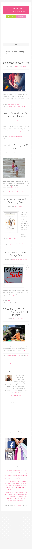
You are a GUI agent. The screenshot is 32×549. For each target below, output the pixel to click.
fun (19, 355)
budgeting (17, 138)
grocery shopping (21, 106)
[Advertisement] (16, 31)
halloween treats (20, 487)
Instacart (15, 106)
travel (12, 355)
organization (18, 302)
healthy (6, 489)
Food (15, 104)
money (12, 138)
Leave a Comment (22, 66)
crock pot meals (24, 479)
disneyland (16, 355)
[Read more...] (18, 100)
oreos (26, 494)
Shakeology (12, 496)
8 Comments (23, 318)
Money (18, 104)
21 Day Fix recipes (9, 470)
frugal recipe (17, 483)
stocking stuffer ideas (12, 498)
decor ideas (21, 481)
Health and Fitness (11, 191)
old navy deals (21, 494)
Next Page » (19, 363)
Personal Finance (18, 136)
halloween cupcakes (21, 485)
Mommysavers (16, 8)
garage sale (13, 302)
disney (9, 355)
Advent (18, 470)
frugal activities (12, 483)
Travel (15, 243)
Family (21, 243)
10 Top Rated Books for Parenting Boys (16, 201)
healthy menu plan (12, 489)
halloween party (10, 487)
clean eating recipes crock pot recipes (15, 475)
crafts (18, 478)
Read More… (18, 392)
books (22, 244)
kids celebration (24, 492)
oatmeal (17, 494)
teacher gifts (20, 498)
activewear (15, 470)
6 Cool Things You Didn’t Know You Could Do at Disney (16, 312)
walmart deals (18, 500)
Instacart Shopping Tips (16, 62)
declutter (17, 481)
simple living (18, 496)
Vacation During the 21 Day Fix (16, 146)
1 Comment (21, 206)
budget (9, 138)
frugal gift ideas (11, 244)
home (9, 302)
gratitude (10, 485)
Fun (13, 243)
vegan (14, 500)
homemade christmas (13, 492)
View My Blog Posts (16, 395)
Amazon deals (18, 244)
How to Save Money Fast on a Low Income (16, 115)
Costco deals (12, 479)
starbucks (24, 496)
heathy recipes (19, 489)
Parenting (9, 243)
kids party (7, 494)
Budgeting (10, 136)
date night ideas (10, 481)
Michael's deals (12, 494)
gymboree (15, 485)
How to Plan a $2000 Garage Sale (16, 254)
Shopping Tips (11, 104)
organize (8, 496)
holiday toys (24, 489)
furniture (22, 483)
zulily (22, 500)
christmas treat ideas (15, 473)
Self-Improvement (19, 191)
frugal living (10, 106)
